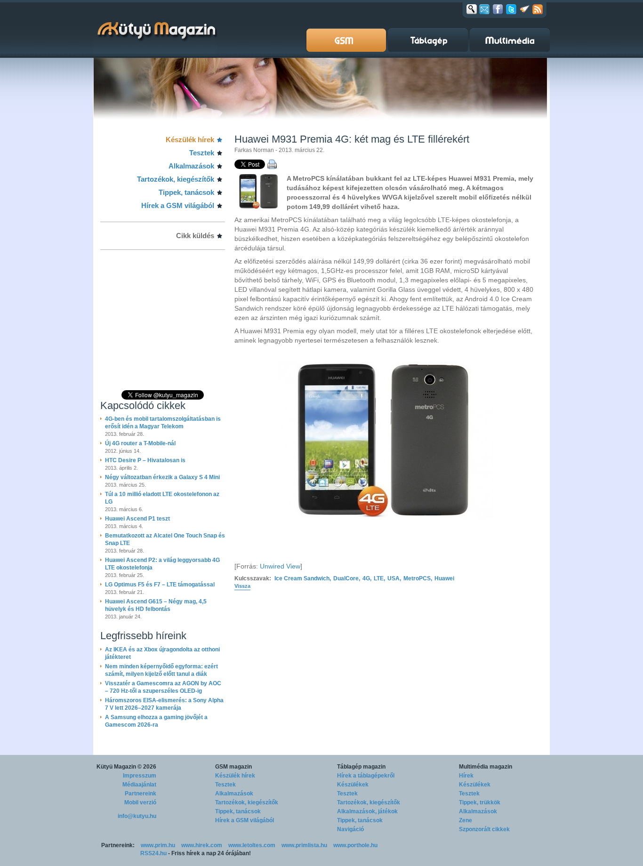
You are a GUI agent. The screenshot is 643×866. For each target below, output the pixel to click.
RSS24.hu (153, 853)
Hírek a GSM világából (177, 205)
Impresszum (139, 775)
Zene (465, 820)
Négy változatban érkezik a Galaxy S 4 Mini (162, 477)
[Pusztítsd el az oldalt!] (525, 9)
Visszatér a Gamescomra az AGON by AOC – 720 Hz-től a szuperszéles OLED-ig (163, 687)
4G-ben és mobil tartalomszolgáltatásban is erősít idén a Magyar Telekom (163, 423)
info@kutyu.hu (137, 816)
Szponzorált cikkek (484, 829)
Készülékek (353, 784)
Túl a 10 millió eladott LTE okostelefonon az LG (162, 498)
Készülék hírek (190, 140)
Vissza (242, 586)
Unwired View (280, 566)
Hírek (466, 775)
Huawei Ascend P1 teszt (137, 518)
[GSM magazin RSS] (537, 9)
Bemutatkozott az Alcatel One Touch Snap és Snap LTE (165, 539)
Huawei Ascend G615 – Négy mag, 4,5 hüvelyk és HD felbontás (156, 605)
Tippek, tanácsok (186, 192)
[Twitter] (511, 9)
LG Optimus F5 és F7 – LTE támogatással (160, 584)
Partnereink (140, 793)
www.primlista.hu (304, 845)
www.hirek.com (201, 845)
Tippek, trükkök (479, 802)
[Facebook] (497, 9)
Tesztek (201, 153)
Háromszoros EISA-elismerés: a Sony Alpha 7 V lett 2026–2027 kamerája (164, 704)
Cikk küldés (195, 236)
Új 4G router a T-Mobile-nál (140, 443)
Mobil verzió (140, 802)
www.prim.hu (158, 845)
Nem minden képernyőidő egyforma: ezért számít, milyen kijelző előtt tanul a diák (161, 670)
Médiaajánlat (139, 784)
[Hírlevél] (484, 9)
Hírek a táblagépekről (365, 775)
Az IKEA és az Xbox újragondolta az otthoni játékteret (162, 653)
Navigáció (350, 829)
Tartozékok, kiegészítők (175, 179)
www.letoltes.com (251, 845)
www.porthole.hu (355, 845)
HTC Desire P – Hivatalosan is (145, 460)
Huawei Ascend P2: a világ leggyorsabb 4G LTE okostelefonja (162, 564)
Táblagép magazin (361, 766)
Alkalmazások (191, 166)
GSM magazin (233, 766)
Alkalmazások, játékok (367, 811)
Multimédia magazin (485, 766)
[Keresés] (471, 9)
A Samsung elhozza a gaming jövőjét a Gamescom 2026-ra (156, 721)
